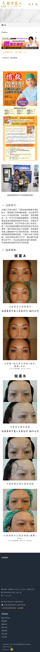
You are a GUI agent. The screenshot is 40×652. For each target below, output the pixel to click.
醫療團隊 (4, 621)
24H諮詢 (4, 637)
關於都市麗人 (5, 618)
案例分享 (4, 627)
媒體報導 (4, 630)
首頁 (4, 25)
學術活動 (4, 634)
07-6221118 (7, 595)
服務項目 (4, 624)
